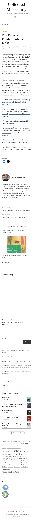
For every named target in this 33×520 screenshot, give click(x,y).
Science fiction (5, 464)
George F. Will (6, 419)
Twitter (17, 467)
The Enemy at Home (19, 66)
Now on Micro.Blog (8, 357)
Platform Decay (7, 411)
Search (4, 339)
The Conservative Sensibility (11, 417)
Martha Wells (6, 412)
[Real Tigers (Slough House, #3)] (29, 399)
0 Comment (5, 49)
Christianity (24, 443)
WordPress (14, 514)
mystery (15, 459)
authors (15, 441)
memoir (22, 456)
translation (10, 467)
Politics (25, 461)
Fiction (17, 451)
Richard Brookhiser (8, 407)
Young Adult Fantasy (10, 469)
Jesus (10, 456)
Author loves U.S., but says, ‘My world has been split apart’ (16, 114)
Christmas (4, 445)
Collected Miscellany (16, 7)
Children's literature (12, 444)
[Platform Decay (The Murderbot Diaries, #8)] (29, 412)
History (22, 454)
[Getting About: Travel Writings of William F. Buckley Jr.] (29, 425)
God (27, 451)
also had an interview (20, 140)
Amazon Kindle (6, 441)
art (12, 441)
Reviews (4, 32)
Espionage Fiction (7, 448)
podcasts (20, 461)
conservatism (11, 446)
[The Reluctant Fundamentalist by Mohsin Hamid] (16, 244)
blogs (28, 441)
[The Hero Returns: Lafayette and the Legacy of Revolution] (29, 405)
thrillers (4, 467)
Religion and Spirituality (20, 463)
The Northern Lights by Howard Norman (16, 210)
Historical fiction (13, 454)
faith (14, 448)
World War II (24, 467)
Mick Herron (6, 399)
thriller (23, 464)
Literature (16, 456)
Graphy (25, 514)
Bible (19, 441)
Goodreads (4, 454)
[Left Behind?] (17, 262)
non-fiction (23, 458)
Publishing (4, 462)
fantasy (18, 448)
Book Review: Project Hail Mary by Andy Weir (16, 361)
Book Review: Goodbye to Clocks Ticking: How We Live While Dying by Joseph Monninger (16, 366)
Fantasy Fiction (7, 451)
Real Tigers (5, 397)
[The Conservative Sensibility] (29, 419)
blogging (23, 441)
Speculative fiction (15, 465)
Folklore (23, 451)
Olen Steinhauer (12, 460)
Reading (10, 463)
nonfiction (4, 460)
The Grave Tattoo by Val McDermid (14, 217)
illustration (5, 456)
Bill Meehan (6, 427)
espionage (18, 445)
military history (7, 459)
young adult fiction (10, 472)
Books (3, 444)
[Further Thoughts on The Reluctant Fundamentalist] (17, 231)
